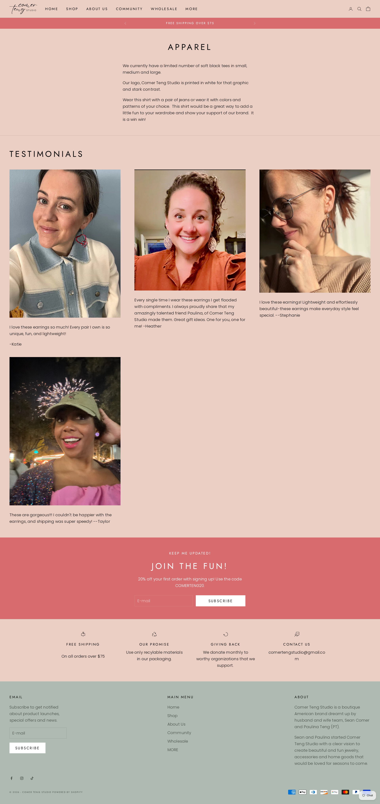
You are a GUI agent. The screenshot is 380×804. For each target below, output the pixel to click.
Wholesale (164, 8)
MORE (191, 8)
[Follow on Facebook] (11, 778)
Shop (72, 8)
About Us (97, 8)
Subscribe (220, 601)
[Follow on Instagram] (22, 778)
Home (51, 8)
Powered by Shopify (67, 792)
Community (129, 8)
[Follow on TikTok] (32, 778)
